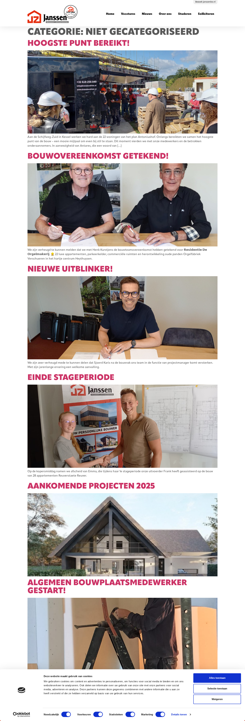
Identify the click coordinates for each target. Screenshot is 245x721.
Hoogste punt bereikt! (79, 44)
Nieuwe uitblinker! (70, 270)
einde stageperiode (71, 378)
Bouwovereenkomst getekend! (98, 157)
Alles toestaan (217, 677)
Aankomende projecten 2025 (91, 487)
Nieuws (147, 14)
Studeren (184, 14)
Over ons (165, 14)
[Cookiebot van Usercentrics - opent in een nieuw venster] (21, 714)
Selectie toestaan (217, 688)
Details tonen (179, 714)
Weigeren (217, 699)
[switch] (98, 714)
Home (110, 14)
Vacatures (128, 14)
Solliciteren (206, 14)
